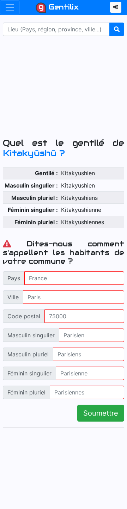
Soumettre (100, 413)
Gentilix (62, 7)
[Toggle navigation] (10, 7)
